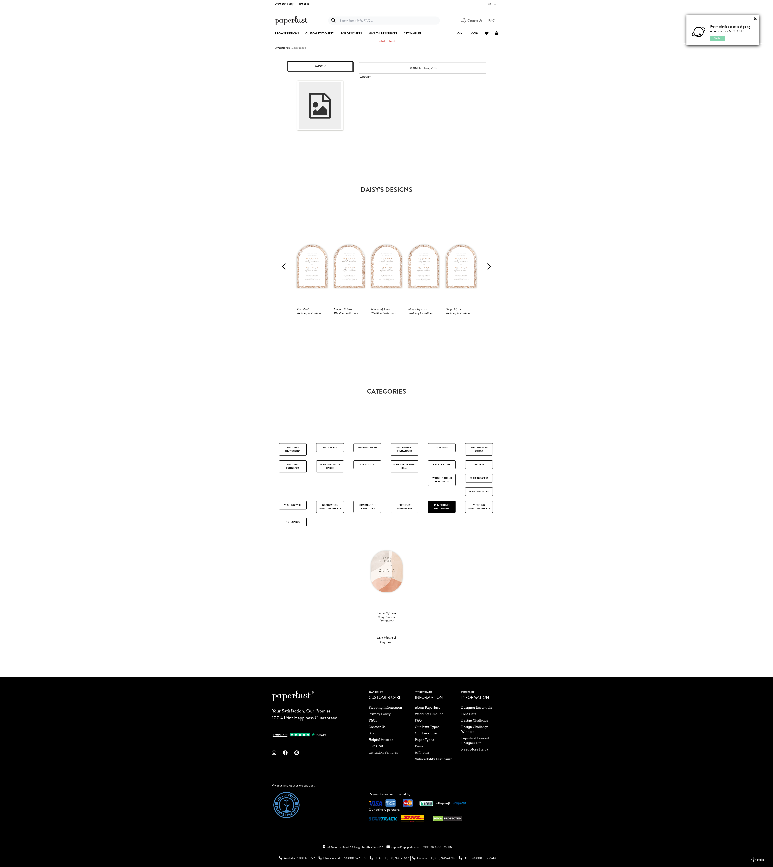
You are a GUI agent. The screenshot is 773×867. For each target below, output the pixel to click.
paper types (424, 740)
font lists (468, 714)
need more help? (474, 749)
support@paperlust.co (405, 846)
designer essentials (476, 707)
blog (372, 733)
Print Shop (303, 4)
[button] (492, 4)
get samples (412, 34)
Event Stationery (284, 4)
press (419, 746)
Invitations (281, 47)
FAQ (418, 720)
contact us (377, 727)
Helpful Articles (381, 740)
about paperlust (427, 707)
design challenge (475, 720)
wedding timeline (429, 714)
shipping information (385, 707)
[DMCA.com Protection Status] (447, 818)
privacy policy (380, 714)
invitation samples (383, 752)
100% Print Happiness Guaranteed (304, 717)
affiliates (422, 753)
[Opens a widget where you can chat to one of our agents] (758, 860)
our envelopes (426, 733)
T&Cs (373, 720)
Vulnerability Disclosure (433, 759)
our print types (427, 727)
